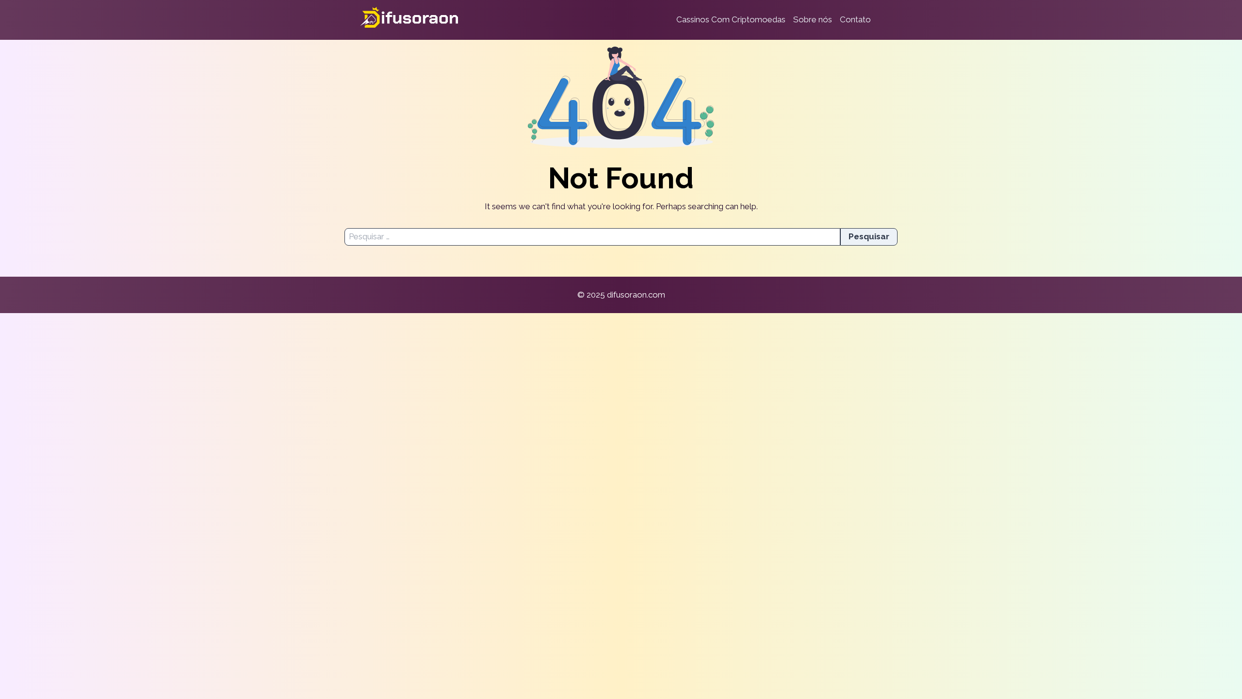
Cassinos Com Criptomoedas (730, 19)
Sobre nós (812, 19)
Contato (855, 19)
